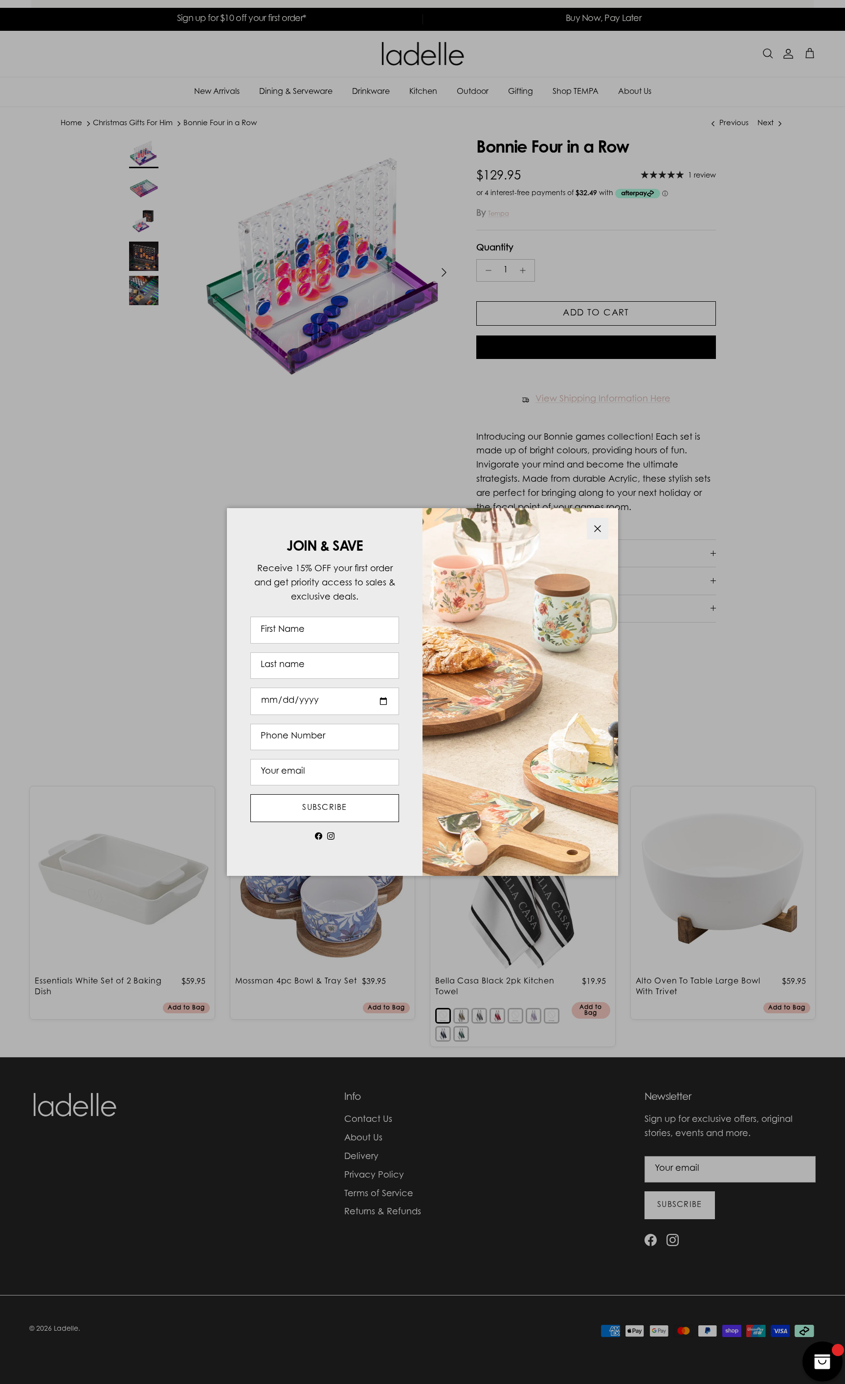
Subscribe (324, 808)
